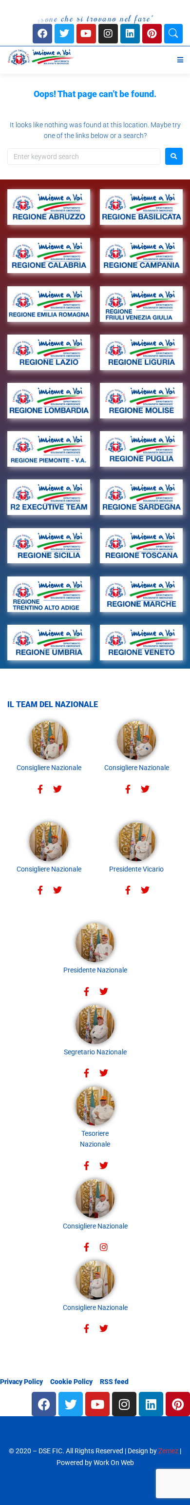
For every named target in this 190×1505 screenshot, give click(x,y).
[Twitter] (57, 789)
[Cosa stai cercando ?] (173, 33)
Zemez (168, 1451)
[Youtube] (86, 33)
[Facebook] (42, 33)
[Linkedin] (130, 33)
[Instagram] (108, 33)
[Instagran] (103, 1247)
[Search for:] (83, 156)
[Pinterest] (152, 33)
